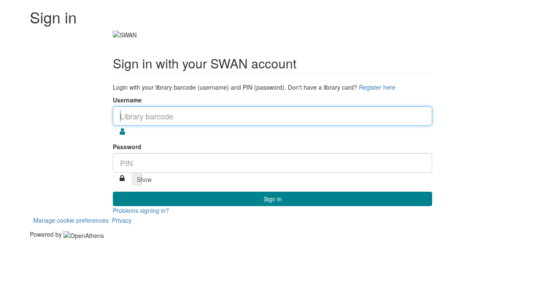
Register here (377, 87)
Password (127, 146)
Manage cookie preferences (71, 220)
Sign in (273, 199)
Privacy (122, 220)
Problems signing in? (141, 210)
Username (127, 100)
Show (139, 179)
